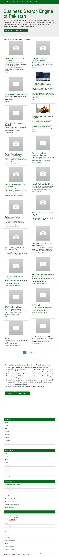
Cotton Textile (8, 471)
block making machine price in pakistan (42, 93)
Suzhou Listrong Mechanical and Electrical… (15, 185)
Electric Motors (43, 312)
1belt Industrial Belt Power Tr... (12, 493)
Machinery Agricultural (37, 191)
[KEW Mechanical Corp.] (16, 297)
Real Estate (7, 465)
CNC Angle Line (49, 125)
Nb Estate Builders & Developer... (12, 504)
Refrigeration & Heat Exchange (12, 314)
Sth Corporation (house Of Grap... (12, 484)
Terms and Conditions (10, 540)
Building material (15, 67)
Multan (6, 446)
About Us (12, 2)
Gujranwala (7, 443)
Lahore (33, 99)
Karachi (6, 72)
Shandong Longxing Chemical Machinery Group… (43, 275)
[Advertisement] (29, 406)
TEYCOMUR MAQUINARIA (42, 184)
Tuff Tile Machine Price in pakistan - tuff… (41, 85)
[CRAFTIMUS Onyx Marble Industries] (16, 48)
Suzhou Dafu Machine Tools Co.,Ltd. (42, 213)
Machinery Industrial (36, 162)
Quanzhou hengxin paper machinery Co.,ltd (14, 277)
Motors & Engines (36, 312)
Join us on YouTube (9, 549)
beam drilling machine (41, 128)
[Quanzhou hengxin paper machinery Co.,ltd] (16, 266)
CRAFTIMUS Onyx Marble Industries (15, 59)
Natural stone (8, 67)
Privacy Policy (8, 537)
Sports (6, 459)
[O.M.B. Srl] (43, 295)
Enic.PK (6, 2)
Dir (32, 314)
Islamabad (7, 431)
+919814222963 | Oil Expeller (16, 94)
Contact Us (7, 534)
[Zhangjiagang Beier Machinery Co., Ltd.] (43, 143)
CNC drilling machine (36, 126)
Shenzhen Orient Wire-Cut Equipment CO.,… (42, 244)
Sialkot (6, 428)
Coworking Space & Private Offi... (12, 490)
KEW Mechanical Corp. (13, 307)
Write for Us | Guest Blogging (27, 2)
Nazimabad (7, 440)
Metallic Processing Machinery (38, 125)
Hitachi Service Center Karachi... (12, 496)
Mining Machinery (9, 132)
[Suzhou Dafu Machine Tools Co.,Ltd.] (43, 202)
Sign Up (42, 2)
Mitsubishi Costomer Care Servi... (12, 498)
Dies (41, 343)
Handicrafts (21, 67)
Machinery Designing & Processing (12, 163)
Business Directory (9, 529)
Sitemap (6, 543)
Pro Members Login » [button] (22, 393)
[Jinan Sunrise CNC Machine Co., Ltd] (43, 108)
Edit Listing (49, 2)
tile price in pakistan (44, 96)
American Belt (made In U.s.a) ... (12, 507)
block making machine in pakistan (39, 93)
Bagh (6, 316)
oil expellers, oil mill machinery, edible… (39, 59)
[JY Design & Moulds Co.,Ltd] (43, 326)
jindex (7, 338)
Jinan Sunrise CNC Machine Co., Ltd (42, 117)
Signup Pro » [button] (9, 393)
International (34, 67)
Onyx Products (15, 69)
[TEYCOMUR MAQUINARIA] (43, 174)
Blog (18, 2)
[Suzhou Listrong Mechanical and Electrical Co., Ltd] (16, 174)
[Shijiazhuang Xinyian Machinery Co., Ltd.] (16, 207)
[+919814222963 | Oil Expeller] (16, 84)
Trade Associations (9, 474)
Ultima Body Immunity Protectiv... (12, 487)
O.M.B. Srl (36, 305)
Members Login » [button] (21, 30)
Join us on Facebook (9, 546)
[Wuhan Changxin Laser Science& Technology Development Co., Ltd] (16, 144)
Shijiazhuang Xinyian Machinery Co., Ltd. (12, 218)
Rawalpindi (7, 437)
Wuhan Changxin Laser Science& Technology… (14, 155)
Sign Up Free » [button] (9, 30)
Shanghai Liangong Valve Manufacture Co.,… (14, 248)
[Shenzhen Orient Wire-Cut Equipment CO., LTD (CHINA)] (43, 233)
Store (37, 2)
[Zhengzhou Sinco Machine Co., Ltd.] (16, 113)
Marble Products (8, 69)
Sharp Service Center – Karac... (12, 501)
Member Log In (8, 526)
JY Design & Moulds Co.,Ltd (42, 336)
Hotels (6, 462)
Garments (7, 456)
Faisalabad (7, 434)
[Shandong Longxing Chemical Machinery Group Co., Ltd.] (43, 264)
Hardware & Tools (36, 343)
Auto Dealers (8, 468)
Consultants (7, 476)
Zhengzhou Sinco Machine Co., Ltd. (15, 124)
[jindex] (16, 328)
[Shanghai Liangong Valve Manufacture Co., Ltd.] (16, 237)
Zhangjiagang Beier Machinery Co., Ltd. (39, 154)
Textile (6, 453)
